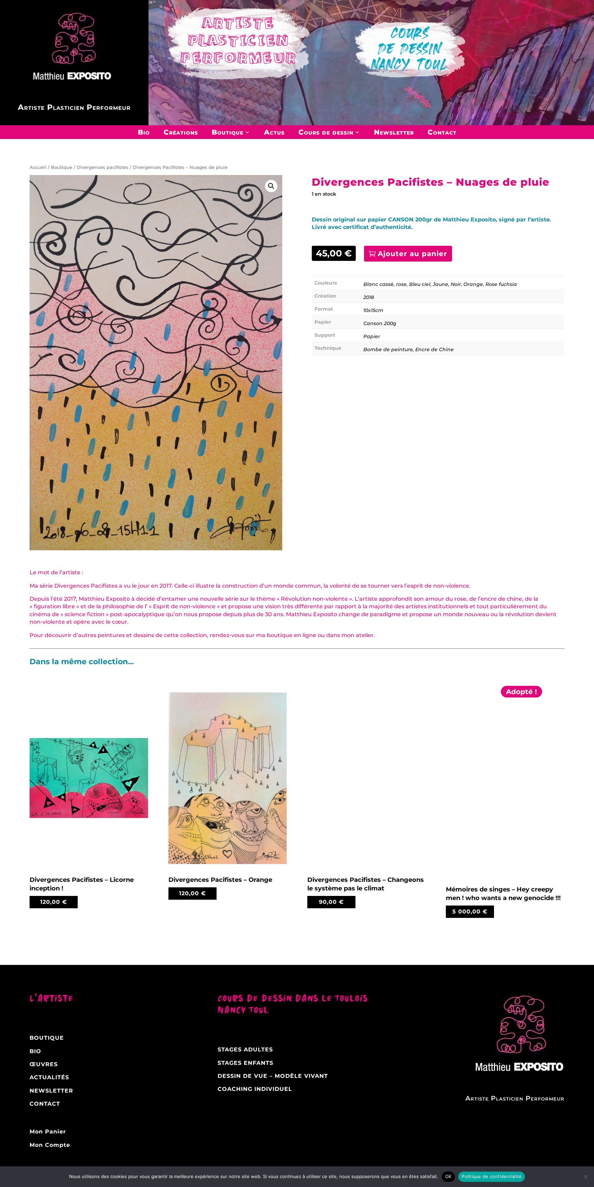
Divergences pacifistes (102, 167)
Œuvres (44, 1064)
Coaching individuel (255, 1089)
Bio (144, 132)
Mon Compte (50, 1145)
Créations (181, 132)
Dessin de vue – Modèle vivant (273, 1076)
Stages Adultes (245, 1049)
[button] (271, 186)
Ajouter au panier (412, 254)
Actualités (49, 1077)
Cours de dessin (325, 132)
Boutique (227, 132)
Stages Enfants (245, 1063)
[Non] (585, 1176)
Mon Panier (48, 1131)
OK (448, 1176)
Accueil (38, 167)
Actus (274, 132)
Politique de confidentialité (491, 1176)
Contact (442, 132)
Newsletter (394, 132)
